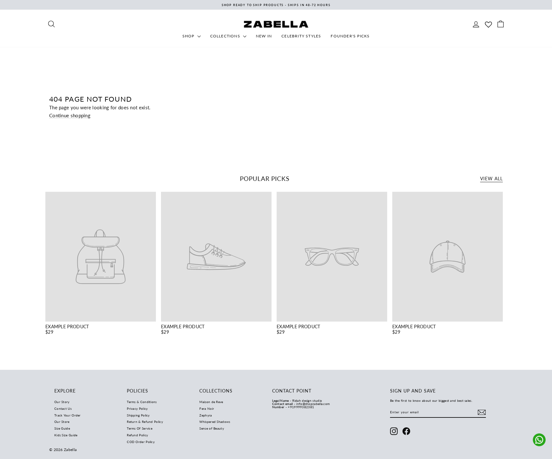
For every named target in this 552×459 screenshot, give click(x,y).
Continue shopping (69, 115)
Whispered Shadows (214, 422)
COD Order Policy (141, 442)
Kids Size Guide (66, 435)
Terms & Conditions (142, 402)
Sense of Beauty (211, 428)
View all (491, 178)
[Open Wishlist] (488, 24)
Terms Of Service (139, 428)
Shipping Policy (138, 415)
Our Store (62, 422)
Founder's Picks (350, 36)
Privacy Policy (137, 408)
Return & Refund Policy (145, 422)
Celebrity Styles (301, 36)
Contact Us (63, 408)
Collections (225, 36)
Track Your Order (67, 415)
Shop (189, 36)
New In (264, 36)
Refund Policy (137, 435)
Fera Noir (206, 408)
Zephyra (205, 415)
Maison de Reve (211, 402)
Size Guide (62, 428)
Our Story (62, 402)
